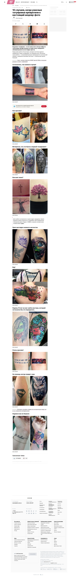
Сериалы (16, 545)
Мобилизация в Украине (46, 521)
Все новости (17, 521)
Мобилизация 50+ (44, 525)
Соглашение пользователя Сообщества (51, 512)
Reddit (18, 20)
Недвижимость (44, 538)
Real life (18, 2)
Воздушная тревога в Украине (33, 527)
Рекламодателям (42, 511)
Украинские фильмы (18, 541)
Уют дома (32, 2)
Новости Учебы (31, 538)
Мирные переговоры (31, 526)
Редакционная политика (42, 505)
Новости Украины (17, 524)
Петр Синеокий (19, 18)
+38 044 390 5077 (29, 503)
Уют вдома (17, 5)
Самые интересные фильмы (19, 539)
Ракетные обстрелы (31, 522)
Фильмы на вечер (17, 542)
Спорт (55, 538)
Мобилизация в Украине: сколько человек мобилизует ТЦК (46, 533)
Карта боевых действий (32, 524)
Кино (15, 538)
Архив (59, 510)
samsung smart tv (63, 569)
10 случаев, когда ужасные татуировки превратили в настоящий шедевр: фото (34, 5)
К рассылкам (32, 554)
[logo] (11, 2)
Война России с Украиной (33, 521)
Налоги (55, 530)
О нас (40, 501)
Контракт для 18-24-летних (46, 528)
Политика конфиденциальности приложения (52, 509)
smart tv (56, 569)
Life (13, 5)
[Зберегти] (44, 24)
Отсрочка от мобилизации (46, 530)
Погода (15, 530)
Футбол (55, 541)
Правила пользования (43, 513)
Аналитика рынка (44, 539)
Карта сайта (60, 512)
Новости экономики (58, 521)
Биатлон (55, 544)
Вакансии (59, 505)
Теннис (55, 542)
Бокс (55, 539)
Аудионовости (17, 529)
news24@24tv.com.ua (17, 503)
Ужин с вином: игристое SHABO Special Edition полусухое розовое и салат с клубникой (29, 61)
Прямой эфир (16, 526)
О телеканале (42, 507)
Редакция (41, 503)
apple (50, 569)
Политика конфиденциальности (52, 501)
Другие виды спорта (58, 545)
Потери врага (30, 533)
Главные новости (17, 522)
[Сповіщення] (66, 2)
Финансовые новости (58, 526)
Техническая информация (60, 501)
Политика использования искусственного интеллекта (51, 505)
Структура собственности (60, 508)
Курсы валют (56, 524)
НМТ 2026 (29, 544)
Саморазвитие (30, 545)
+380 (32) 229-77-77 (47, 561)
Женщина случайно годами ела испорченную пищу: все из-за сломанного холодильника (29, 410)
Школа (29, 542)
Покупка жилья (43, 541)
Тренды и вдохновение (45, 542)
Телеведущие (42, 509)
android (43, 569)
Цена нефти (56, 522)
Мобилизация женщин (45, 527)
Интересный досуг (25, 2)
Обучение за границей (32, 547)
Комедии (16, 544)
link (27, 511)
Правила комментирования (52, 515)
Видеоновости (17, 527)
